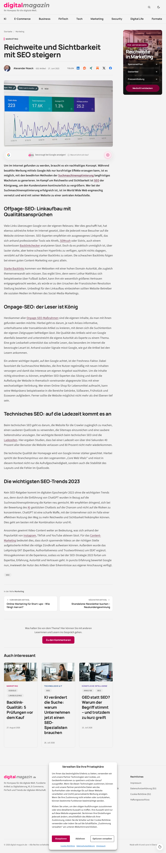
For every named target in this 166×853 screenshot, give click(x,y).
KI (5, 19)
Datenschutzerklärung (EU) (143, 788)
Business (44, 19)
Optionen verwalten (102, 838)
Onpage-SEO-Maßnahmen (43, 318)
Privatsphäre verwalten (159, 846)
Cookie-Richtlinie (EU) (140, 794)
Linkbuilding (15, 695)
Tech (79, 19)
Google (12, 690)
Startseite (8, 31)
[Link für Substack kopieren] (97, 68)
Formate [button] (157, 19)
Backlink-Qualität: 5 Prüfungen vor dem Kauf (20, 709)
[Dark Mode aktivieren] (158, 7)
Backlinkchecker (30, 246)
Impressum (101, 846)
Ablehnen (80, 838)
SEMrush (65, 241)
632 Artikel (41, 68)
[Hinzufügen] (9, 155)
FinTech (63, 19)
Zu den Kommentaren (58, 640)
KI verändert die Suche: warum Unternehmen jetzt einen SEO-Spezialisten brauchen (57, 714)
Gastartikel (133, 71)
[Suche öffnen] (149, 7)
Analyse (88, 690)
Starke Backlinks (14, 269)
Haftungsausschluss (139, 799)
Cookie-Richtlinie (68, 846)
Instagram (30, 535)
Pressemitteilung (136, 79)
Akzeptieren (61, 838)
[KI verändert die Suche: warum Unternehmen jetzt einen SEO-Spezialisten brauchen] (58, 672)
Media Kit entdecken (143, 88)
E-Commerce (22, 19)
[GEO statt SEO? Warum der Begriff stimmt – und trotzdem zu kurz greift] (96, 672)
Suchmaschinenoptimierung (76, 175)
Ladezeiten (10, 440)
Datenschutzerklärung (86, 846)
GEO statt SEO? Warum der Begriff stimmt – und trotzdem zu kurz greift (96, 707)
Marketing (97, 19)
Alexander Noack (23, 68)
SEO (96, 180)
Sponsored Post (135, 64)
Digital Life (137, 19)
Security (117, 19)
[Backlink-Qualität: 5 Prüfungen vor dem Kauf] (20, 672)
